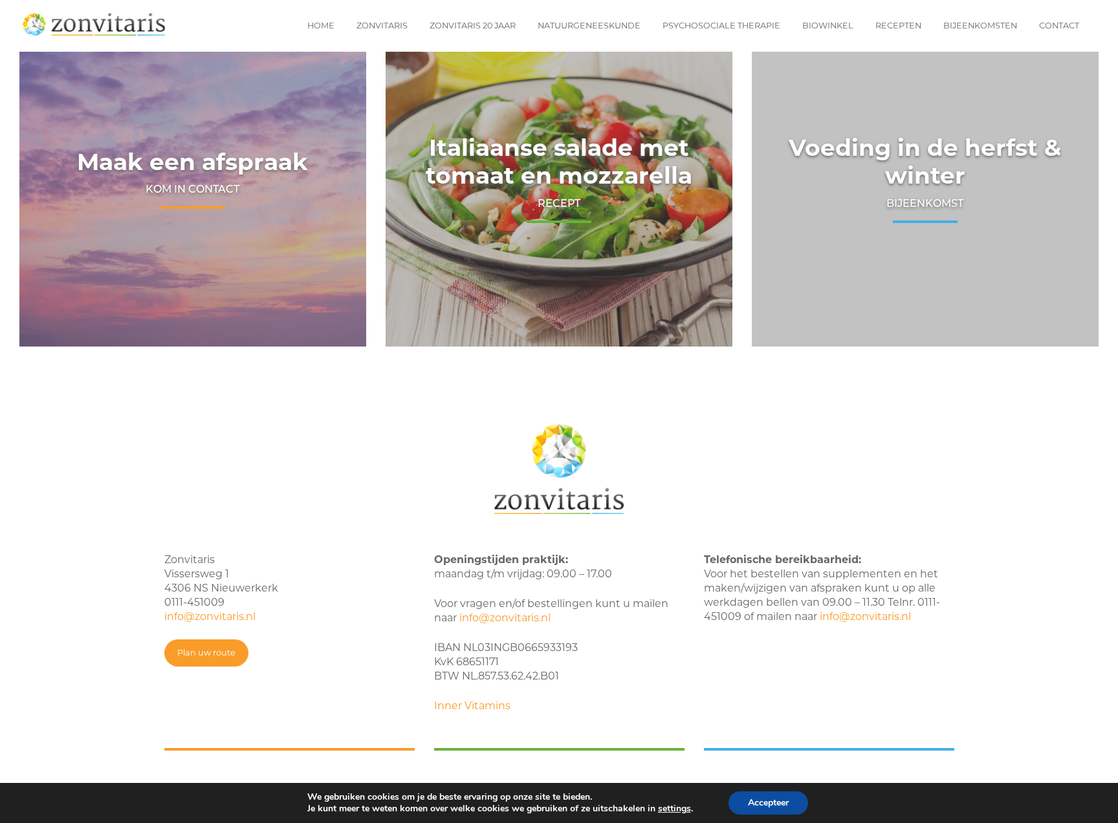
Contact (1059, 25)
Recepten (898, 25)
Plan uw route (206, 652)
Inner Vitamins (472, 706)
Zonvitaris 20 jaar (473, 25)
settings (674, 809)
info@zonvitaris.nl (210, 616)
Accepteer (768, 802)
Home (320, 25)
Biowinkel (827, 25)
